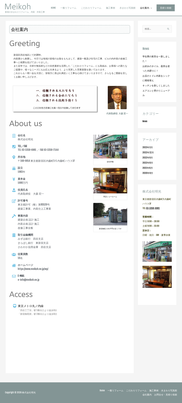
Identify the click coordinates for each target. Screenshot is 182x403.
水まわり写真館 (128, 7)
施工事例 (110, 7)
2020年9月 (147, 173)
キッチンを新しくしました (156, 85)
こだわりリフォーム (91, 7)
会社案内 (144, 7)
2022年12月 (148, 152)
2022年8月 (147, 162)
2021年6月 (147, 167)
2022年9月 (147, 157)
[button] (166, 7)
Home (102, 390)
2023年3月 (147, 147)
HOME (53, 7)
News (144, 121)
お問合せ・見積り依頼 (165, 394)
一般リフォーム (68, 7)
